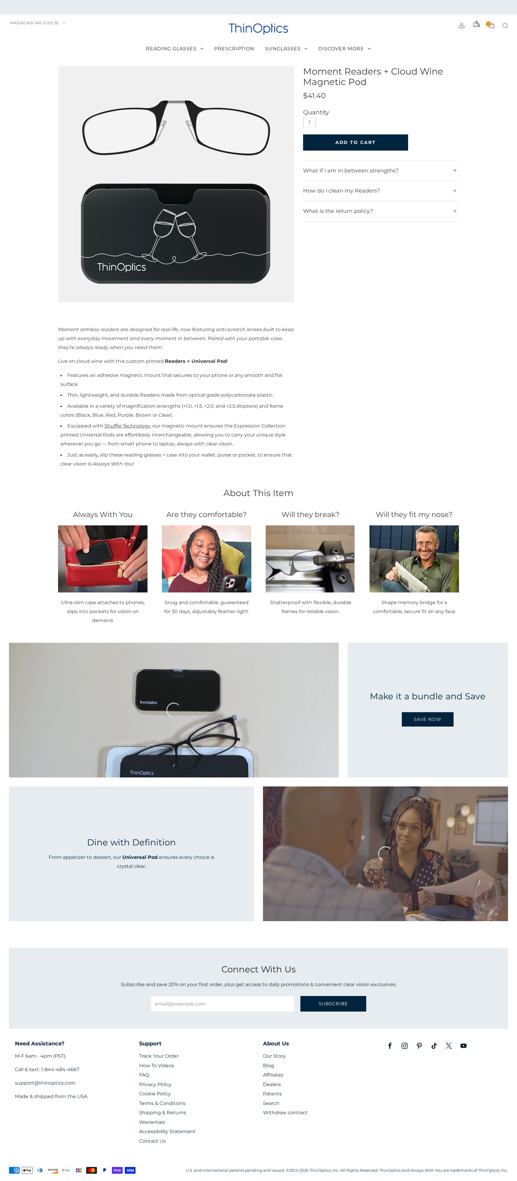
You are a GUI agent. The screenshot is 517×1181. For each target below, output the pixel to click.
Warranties (152, 1122)
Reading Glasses (171, 48)
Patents (272, 1094)
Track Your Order (159, 1056)
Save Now (428, 719)
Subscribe (333, 1003)
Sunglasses (283, 48)
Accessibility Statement (167, 1131)
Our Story (274, 1056)
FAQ (144, 1075)
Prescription (234, 48)
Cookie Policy (155, 1094)
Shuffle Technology (127, 426)
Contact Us (152, 1141)
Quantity (316, 112)
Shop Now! (305, 7)
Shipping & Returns (162, 1112)
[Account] (462, 25)
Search (271, 1103)
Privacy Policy (155, 1084)
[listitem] (258, 7)
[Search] (505, 25)
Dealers (272, 1084)
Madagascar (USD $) (34, 23)
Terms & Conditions (162, 1103)
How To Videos (156, 1065)
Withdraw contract (285, 1112)
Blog (268, 1065)
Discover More (341, 48)
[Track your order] (476, 23)
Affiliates (273, 1075)
